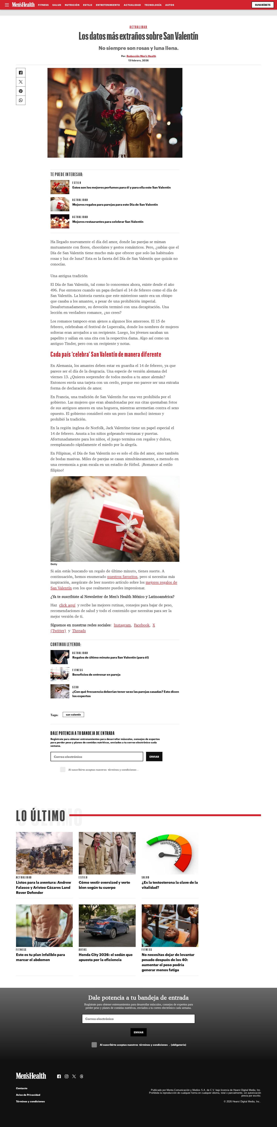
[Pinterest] (20, 91)
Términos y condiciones (30, 1101)
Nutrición (72, 5)
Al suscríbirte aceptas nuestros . (111, 769)
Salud (56, 5)
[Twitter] (20, 82)
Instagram (122, 625)
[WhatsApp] (20, 100)
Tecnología (153, 5)
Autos (169, 5)
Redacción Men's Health (141, 56)
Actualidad (132, 5)
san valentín (73, 714)
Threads (79, 630)
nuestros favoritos (122, 576)
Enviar (154, 756)
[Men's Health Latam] (23, 5)
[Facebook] (20, 72)
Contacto (21, 1088)
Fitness (43, 5)
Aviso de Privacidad (28, 1094)
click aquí (67, 605)
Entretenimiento (108, 5)
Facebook (141, 625)
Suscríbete (263, 4)
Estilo (87, 5)
